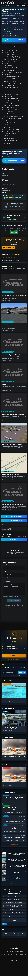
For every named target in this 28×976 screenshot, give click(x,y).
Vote (5, 923)
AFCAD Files (24, 5)
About (12, 951)
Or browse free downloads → (14, 659)
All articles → (14, 883)
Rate (14, 28)
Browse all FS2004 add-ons (15, 516)
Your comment (7, 581)
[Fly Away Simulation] (12, 2)
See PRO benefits (8, 247)
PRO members (10, 197)
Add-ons (3, 5)
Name (5, 565)
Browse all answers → (14, 844)
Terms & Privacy (19, 951)
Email (4, 571)
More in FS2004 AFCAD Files (14, 520)
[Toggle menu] (25, 2)
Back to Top (14, 960)
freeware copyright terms (13, 204)
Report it (14, 206)
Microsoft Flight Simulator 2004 (13, 5)
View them (14, 232)
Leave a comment (14, 539)
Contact (7, 951)
